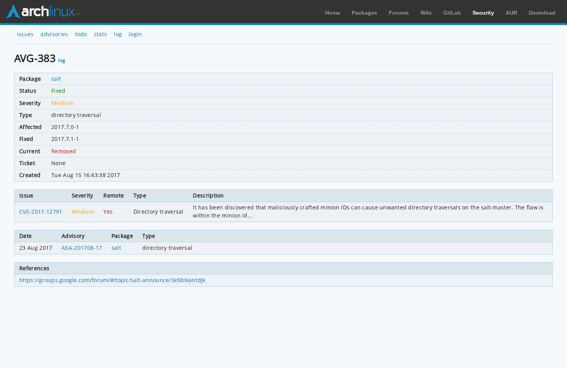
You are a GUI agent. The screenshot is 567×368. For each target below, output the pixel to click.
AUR (511, 13)
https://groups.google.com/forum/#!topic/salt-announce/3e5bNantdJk (112, 280)
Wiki (426, 13)
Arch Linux (42, 11)
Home (332, 13)
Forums (399, 13)
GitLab (452, 13)
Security (483, 13)
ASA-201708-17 (82, 247)
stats (100, 34)
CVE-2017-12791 (40, 211)
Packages (364, 13)
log (118, 34)
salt (56, 78)
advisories (54, 34)
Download (542, 13)
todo (81, 34)
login (135, 34)
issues (25, 34)
